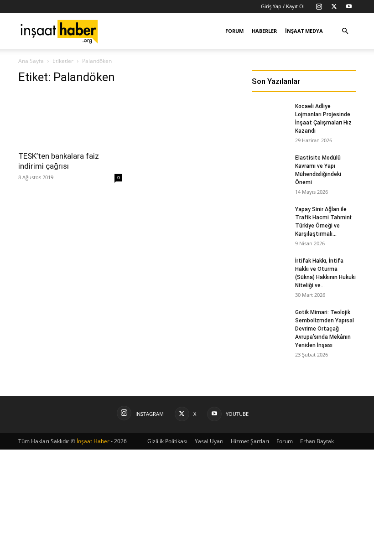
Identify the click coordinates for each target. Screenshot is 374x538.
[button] (345, 31)
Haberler (264, 30)
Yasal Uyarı (209, 441)
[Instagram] (319, 6)
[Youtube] (349, 6)
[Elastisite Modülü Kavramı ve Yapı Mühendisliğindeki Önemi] (270, 166)
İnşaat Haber (93, 441)
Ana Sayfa (31, 61)
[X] (334, 6)
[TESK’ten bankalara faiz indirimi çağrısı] (70, 119)
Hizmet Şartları (250, 441)
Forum (234, 30)
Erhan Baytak (317, 441)
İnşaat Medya (304, 30)
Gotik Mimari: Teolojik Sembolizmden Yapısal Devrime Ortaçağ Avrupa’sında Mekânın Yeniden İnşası (324, 328)
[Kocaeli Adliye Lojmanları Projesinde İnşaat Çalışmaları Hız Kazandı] (270, 115)
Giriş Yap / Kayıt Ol (283, 6)
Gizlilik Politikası (167, 441)
